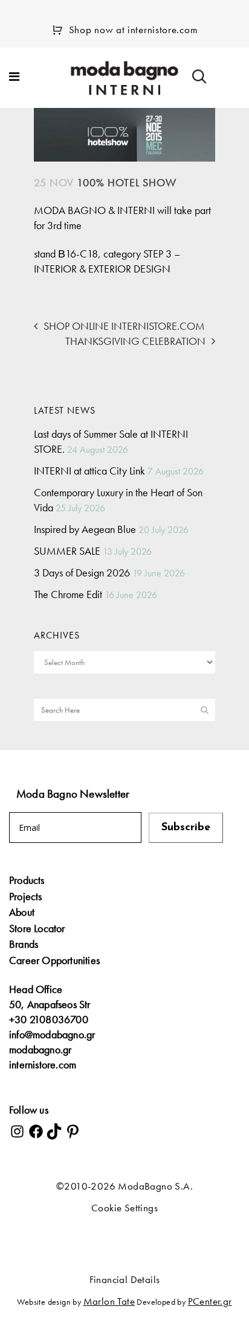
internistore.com (42, 1064)
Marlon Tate (109, 1301)
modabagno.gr (40, 1049)
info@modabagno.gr (52, 1034)
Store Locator (37, 928)
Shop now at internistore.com (133, 29)
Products (27, 880)
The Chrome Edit (68, 594)
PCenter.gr (210, 1301)
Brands (23, 944)
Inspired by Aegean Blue (85, 529)
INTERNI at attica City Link (89, 471)
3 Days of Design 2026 (82, 572)
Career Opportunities (54, 960)
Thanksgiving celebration (135, 341)
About (21, 912)
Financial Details (124, 1279)
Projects (25, 896)
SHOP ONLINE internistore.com (124, 326)
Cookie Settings (124, 1207)
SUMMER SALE (67, 551)
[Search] (199, 77)
